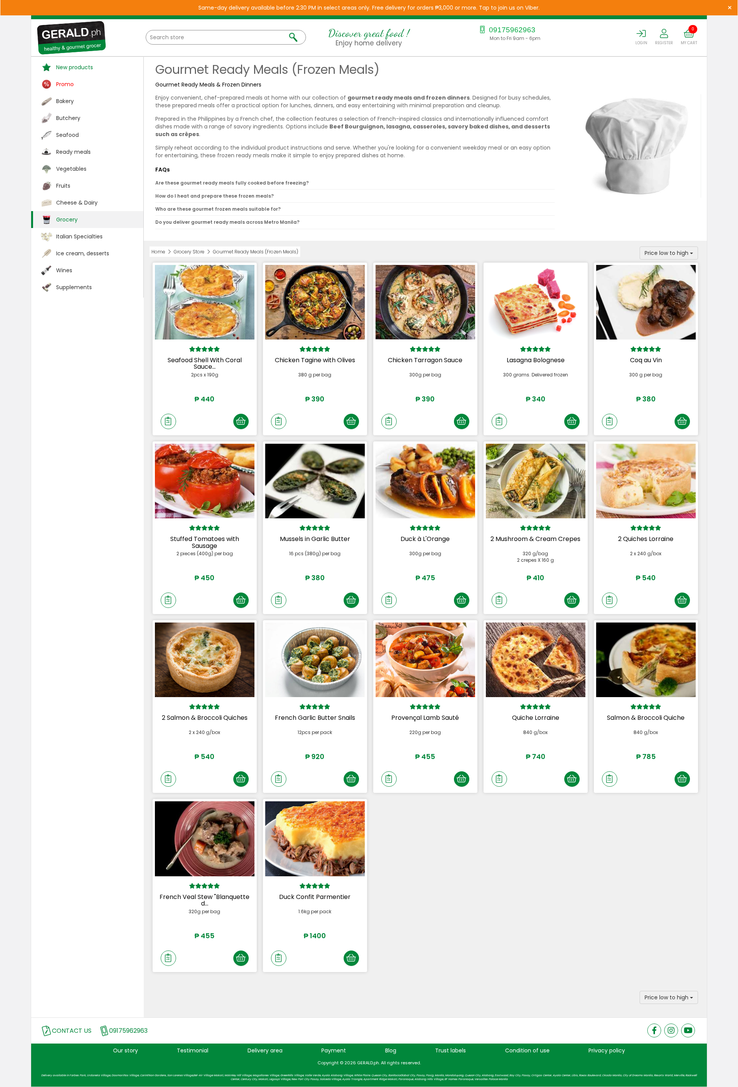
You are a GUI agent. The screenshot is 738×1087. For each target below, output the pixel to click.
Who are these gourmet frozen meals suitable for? (218, 209)
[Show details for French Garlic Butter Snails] (315, 660)
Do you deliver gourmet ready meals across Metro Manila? (227, 222)
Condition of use (527, 1050)
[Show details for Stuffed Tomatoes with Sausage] (204, 481)
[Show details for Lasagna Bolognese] (535, 302)
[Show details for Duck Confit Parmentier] (315, 838)
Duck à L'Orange (425, 538)
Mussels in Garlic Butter (315, 538)
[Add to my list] (168, 421)
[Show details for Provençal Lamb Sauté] (425, 660)
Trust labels (450, 1050)
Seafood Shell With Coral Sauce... (205, 363)
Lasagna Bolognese (536, 360)
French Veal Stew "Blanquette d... (204, 900)
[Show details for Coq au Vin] (646, 302)
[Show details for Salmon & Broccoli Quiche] (646, 660)
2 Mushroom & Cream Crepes (535, 538)
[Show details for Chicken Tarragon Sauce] (425, 302)
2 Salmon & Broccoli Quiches (205, 717)
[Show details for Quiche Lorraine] (535, 660)
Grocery (67, 219)
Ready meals (73, 152)
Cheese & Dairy (77, 202)
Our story (125, 1050)
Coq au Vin (646, 360)
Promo (65, 84)
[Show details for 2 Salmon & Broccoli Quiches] (204, 660)
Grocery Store (189, 251)
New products (74, 67)
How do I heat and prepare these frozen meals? (214, 196)
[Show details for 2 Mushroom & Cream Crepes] (535, 481)
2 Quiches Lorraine (645, 538)
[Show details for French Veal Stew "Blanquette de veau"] (204, 838)
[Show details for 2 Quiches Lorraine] (646, 481)
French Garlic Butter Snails (315, 717)
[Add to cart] (241, 421)
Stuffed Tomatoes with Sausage (204, 542)
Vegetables (71, 169)
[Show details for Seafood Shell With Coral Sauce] (204, 302)
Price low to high (667, 253)
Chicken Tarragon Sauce (425, 360)
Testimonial (192, 1050)
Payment (333, 1050)
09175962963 (511, 30)
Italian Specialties (79, 236)
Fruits (63, 186)
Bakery (65, 101)
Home (158, 251)
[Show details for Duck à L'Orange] (425, 481)
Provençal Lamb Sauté (425, 717)
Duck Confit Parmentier (315, 896)
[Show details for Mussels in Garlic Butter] (315, 481)
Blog (390, 1050)
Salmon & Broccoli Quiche (646, 717)
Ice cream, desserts (82, 253)
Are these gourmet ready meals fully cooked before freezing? (232, 183)
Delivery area (265, 1050)
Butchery (68, 118)
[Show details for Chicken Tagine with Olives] (315, 302)
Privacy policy (606, 1050)
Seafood (67, 135)
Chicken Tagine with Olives (315, 360)
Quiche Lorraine (535, 717)
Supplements (74, 287)
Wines (64, 270)
